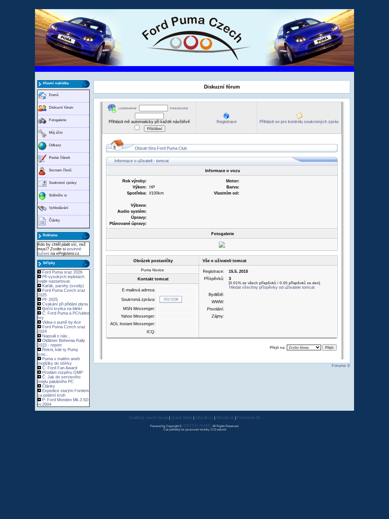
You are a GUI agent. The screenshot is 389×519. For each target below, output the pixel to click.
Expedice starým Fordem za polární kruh (63, 392)
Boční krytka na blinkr (62, 308)
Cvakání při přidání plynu (65, 304)
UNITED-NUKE (196, 425)
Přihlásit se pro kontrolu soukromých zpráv (299, 121)
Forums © (341, 365)
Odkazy (55, 145)
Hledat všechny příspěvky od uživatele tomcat (272, 287)
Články (54, 220)
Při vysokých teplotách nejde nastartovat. (61, 278)
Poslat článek (59, 158)
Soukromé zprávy (63, 183)
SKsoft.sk (225, 417)
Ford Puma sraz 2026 (62, 272)
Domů (54, 95)
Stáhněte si (58, 195)
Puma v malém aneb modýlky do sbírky (59, 361)
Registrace (227, 121)
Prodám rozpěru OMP (62, 372)
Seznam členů (60, 170)
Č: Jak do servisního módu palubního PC (59, 379)
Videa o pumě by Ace (61, 322)
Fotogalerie (57, 120)
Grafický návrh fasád (148, 417)
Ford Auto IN (248, 417)
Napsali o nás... (56, 336)
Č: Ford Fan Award (59, 368)
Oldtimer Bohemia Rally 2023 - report (61, 342)
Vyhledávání (58, 208)
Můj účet (56, 132)
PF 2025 (50, 299)
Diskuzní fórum (61, 107)
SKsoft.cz (204, 417)
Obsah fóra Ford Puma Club (161, 148)
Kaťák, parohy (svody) (63, 285)
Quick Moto (181, 417)
